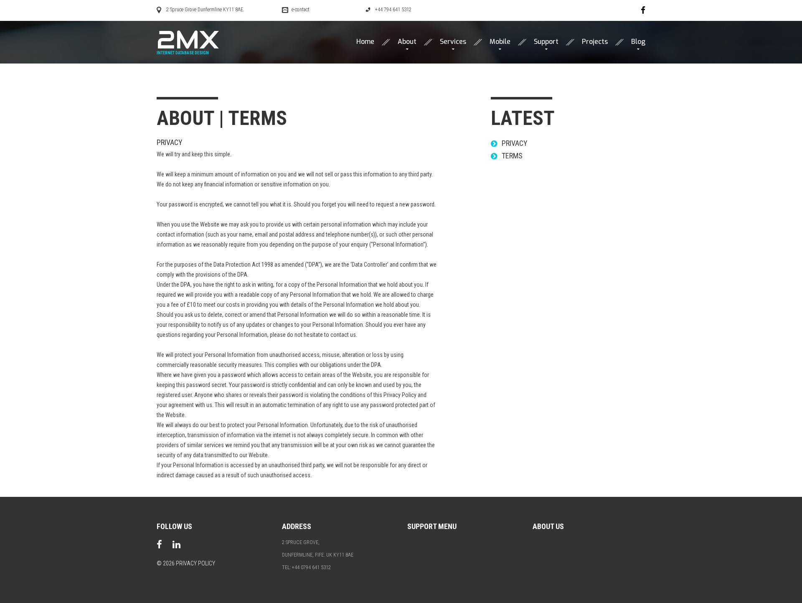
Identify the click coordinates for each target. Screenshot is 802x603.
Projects (595, 41)
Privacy (170, 142)
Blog (638, 41)
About (407, 41)
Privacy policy (195, 563)
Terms (512, 155)
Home (365, 41)
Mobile (500, 41)
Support (546, 41)
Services (453, 41)
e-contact (301, 10)
